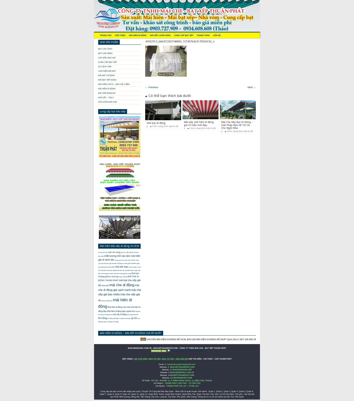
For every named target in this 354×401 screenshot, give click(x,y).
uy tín (134, 318)
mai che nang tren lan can (115, 270)
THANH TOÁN (203, 35)
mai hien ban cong (131, 270)
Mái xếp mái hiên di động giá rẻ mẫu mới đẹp (199, 123)
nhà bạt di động (156, 123)
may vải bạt (123, 277)
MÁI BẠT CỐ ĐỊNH (106, 75)
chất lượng (110, 256)
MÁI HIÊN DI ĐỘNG (138, 35)
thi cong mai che (132, 314)
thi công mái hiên (113, 318)
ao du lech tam (103, 252)
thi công (102, 318)
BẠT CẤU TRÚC (105, 49)
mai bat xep (121, 266)
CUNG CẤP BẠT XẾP (183, 35)
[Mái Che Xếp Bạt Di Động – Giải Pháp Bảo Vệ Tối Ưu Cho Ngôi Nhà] (238, 102)
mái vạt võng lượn (106, 314)
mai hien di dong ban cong (122, 273)
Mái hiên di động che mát (119, 307)
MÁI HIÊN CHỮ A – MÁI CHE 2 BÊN (114, 84)
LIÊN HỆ (217, 35)
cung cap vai (119, 260)
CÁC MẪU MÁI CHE (107, 58)
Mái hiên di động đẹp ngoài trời (121, 311)
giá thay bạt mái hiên (107, 267)
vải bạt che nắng (113, 322)
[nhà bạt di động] (163, 102)
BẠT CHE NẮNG (105, 53)
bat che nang (114, 252)
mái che (105, 285)
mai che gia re (133, 267)
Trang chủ (105, 35)
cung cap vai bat (129, 260)
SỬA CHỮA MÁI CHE (107, 102)
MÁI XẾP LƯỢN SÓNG (160, 35)
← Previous (151, 87)
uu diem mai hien (124, 318)
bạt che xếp (125, 252)
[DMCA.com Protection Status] (159, 351)
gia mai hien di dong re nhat (118, 263)
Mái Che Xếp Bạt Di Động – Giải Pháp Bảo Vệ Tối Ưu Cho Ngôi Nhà (237, 125)
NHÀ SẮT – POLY (106, 97)
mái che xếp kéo (106, 301)
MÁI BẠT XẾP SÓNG (107, 80)
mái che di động (121, 285)
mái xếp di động (119, 314)
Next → (252, 87)
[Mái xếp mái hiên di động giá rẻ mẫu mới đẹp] (200, 102)
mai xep (115, 276)
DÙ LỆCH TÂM (104, 66)
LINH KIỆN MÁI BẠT (107, 71)
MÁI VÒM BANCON (106, 93)
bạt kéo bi (132, 252)
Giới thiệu (120, 35)
